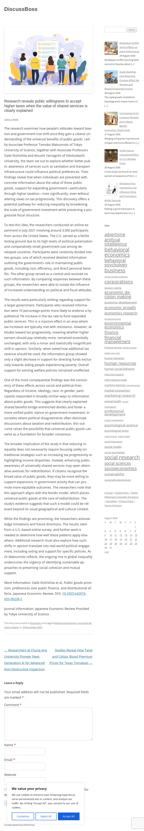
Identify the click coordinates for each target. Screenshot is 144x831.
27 (126, 543)
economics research (120, 312)
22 (136, 539)
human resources (120, 363)
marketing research (119, 395)
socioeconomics (120, 468)
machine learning (114, 385)
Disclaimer (111, 501)
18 (115, 539)
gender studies (129, 347)
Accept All (68, 816)
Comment (12, 705)
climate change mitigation (116, 276)
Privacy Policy (126, 501)
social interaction (113, 441)
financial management (117, 339)
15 (136, 535)
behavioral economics (65, 623)
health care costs (112, 353)
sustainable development (117, 480)
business (114, 270)
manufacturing (133, 385)
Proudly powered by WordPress (19, 824)
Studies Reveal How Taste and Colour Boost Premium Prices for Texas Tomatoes (71, 656)
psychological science (121, 425)
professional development (114, 412)
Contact (108, 492)
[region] (45, 803)
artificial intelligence (115, 242)
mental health (112, 401)
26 (121, 543)
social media (112, 447)
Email (9, 760)
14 (131, 535)
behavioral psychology (115, 262)
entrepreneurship (112, 319)
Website (10, 775)
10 (111, 535)
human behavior (114, 358)
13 (126, 535)
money (125, 401)
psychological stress (116, 430)
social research (122, 457)
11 (115, 535)
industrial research (114, 374)
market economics (117, 390)
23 (105, 543)
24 (111, 543)
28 (131, 543)
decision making (112, 287)
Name (10, 745)
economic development (120, 302)
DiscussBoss (21, 9)
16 (105, 539)
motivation (110, 406)
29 (136, 543)
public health (124, 436)
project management (113, 420)
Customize (23, 816)
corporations (118, 281)
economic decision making (117, 294)
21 (131, 539)
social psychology (114, 452)
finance (111, 332)
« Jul (106, 552)
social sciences (117, 463)
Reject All (46, 816)
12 (121, 535)
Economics (35, 623)
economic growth (120, 307)
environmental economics (117, 324)
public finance (110, 436)
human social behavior (119, 369)
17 (111, 539)
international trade (115, 380)
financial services (113, 347)
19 (121, 539)
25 (115, 543)
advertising (114, 234)
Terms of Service (113, 505)
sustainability (114, 474)
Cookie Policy (122, 492)
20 (126, 539)
